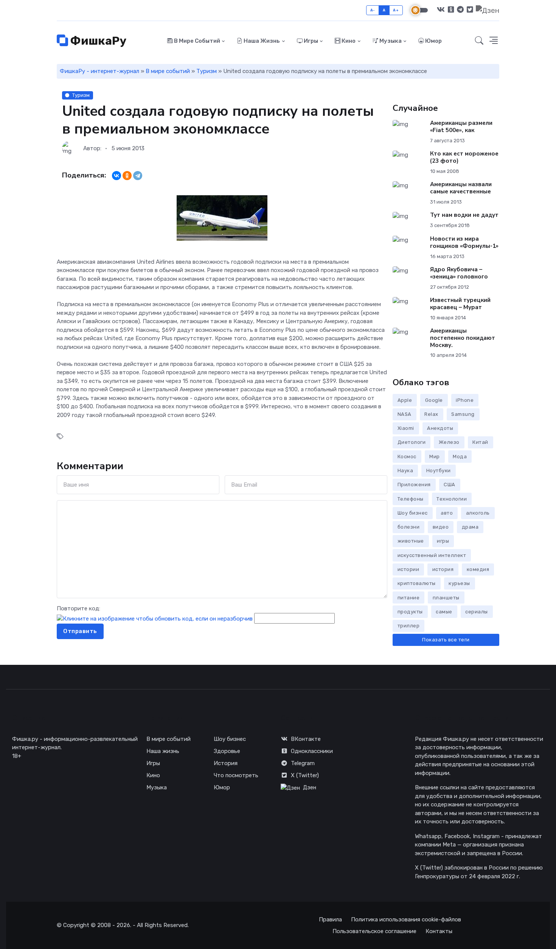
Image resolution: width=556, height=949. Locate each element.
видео (441, 527)
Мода (460, 456)
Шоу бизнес (413, 513)
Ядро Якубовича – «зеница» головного (459, 273)
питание (409, 598)
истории (408, 569)
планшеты (446, 598)
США (449, 484)
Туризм (206, 71)
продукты (410, 612)
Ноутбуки (438, 470)
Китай (480, 442)
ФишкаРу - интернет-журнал (99, 71)
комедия (478, 569)
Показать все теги (446, 640)
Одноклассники (312, 751)
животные (411, 541)
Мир (434, 456)
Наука (405, 470)
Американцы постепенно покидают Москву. (462, 338)
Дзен (309, 787)
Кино (348, 40)
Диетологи (412, 442)
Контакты (439, 931)
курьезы (459, 583)
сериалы (476, 612)
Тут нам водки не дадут (464, 215)
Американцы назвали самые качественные (461, 187)
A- (372, 10)
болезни (409, 527)
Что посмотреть (236, 775)
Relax (431, 414)
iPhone (465, 400)
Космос (407, 456)
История (226, 763)
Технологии (451, 499)
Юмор (433, 40)
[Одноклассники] (127, 175)
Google (434, 400)
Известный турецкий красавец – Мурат (460, 303)
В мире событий (196, 40)
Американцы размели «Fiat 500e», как (461, 126)
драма (470, 527)
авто (447, 513)
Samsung (463, 414)
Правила (330, 919)
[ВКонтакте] (116, 175)
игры (443, 541)
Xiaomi (406, 428)
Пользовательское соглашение (374, 931)
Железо (449, 442)
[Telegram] (137, 175)
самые (444, 612)
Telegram (303, 763)
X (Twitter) (305, 775)
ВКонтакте (306, 739)
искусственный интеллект (432, 555)
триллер (409, 626)
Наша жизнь (261, 40)
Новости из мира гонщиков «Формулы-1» (464, 242)
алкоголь (478, 513)
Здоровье (227, 751)
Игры (310, 40)
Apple (405, 400)
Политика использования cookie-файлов (406, 919)
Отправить (80, 631)
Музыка (390, 40)
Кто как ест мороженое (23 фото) (464, 157)
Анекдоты (440, 428)
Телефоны (411, 499)
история (443, 569)
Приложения (414, 484)
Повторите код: (78, 608)
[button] (493, 41)
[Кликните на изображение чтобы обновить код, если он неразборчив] (155, 618)
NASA (405, 414)
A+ (396, 10)
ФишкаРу (97, 41)
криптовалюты (417, 583)
